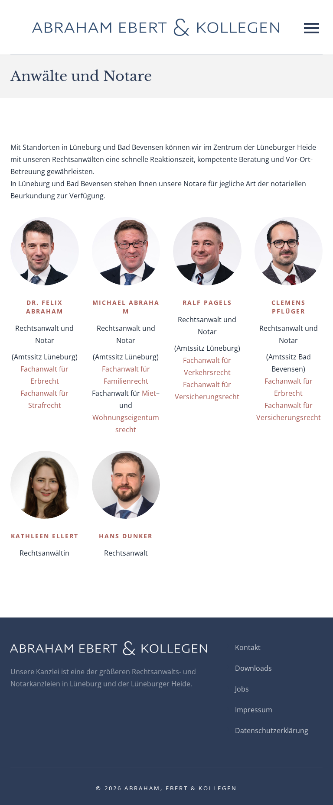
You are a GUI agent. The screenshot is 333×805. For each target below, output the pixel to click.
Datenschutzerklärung (271, 730)
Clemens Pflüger (288, 306)
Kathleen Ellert (44, 536)
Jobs (242, 689)
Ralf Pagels (207, 302)
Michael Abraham (126, 306)
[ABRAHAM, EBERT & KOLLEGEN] (155, 27)
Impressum (253, 709)
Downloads (253, 668)
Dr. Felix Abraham (44, 306)
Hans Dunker (126, 536)
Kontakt (248, 647)
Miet (149, 393)
